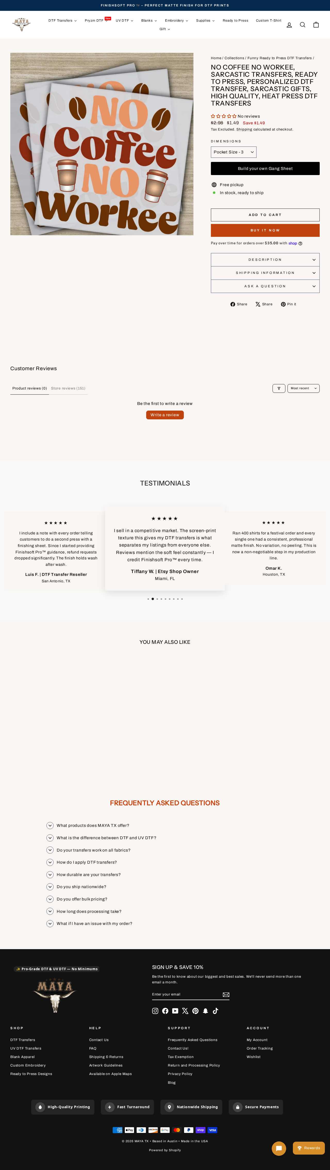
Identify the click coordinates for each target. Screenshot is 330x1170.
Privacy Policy (180, 1074)
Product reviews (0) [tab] (29, 388)
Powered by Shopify (165, 1150)
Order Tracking (260, 1048)
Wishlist (254, 1057)
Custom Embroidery (28, 1065)
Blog (172, 1083)
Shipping (244, 129)
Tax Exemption (181, 1057)
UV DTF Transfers (26, 1048)
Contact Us (99, 1040)
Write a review (165, 415)
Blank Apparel (22, 1057)
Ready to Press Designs (31, 1074)
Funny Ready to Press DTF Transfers (280, 58)
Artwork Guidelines (106, 1065)
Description (265, 260)
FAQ (93, 1048)
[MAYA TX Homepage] (54, 996)
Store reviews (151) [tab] (68, 388)
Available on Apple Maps (110, 1074)
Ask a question (265, 286)
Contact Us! (178, 1048)
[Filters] (279, 388)
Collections (234, 58)
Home (216, 58)
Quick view (46, 724)
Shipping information (265, 273)
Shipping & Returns (106, 1057)
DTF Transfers (22, 1040)
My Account (257, 1040)
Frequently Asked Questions (193, 1040)
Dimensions (226, 141)
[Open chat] (279, 1148)
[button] (224, 116)
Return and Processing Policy (194, 1065)
